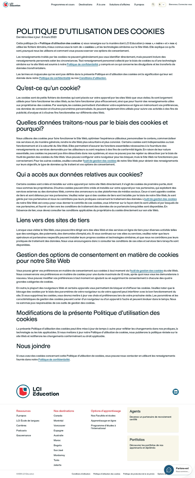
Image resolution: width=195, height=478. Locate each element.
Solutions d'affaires (119, 4)
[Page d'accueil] (37, 397)
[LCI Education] (11, 4)
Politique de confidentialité (82, 64)
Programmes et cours (62, 4)
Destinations (85, 4)
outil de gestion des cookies (100, 160)
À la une (101, 4)
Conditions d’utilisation (92, 78)
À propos (139, 4)
